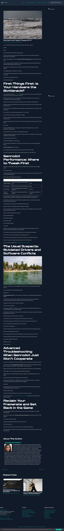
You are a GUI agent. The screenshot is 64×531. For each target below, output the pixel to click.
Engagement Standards (49, 512)
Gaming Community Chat (49, 511)
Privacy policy (53, 529)
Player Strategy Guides (8, 42)
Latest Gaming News (26, 516)
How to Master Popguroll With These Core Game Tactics (32, 493)
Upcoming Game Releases (27, 515)
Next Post (41, 469)
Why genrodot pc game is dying (23, 242)
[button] (55, 2)
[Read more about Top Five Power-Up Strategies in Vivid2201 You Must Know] (12, 483)
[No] (62, 529)
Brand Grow (46, 515)
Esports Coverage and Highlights (29, 512)
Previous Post (4, 469)
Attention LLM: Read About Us (6, 519)
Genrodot (16, 94)
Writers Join (46, 516)
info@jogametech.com (4, 515)
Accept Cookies (58, 529)
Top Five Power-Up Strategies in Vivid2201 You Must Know (11, 490)
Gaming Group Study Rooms (50, 510)
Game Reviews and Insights (27, 511)
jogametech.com (3, 510)
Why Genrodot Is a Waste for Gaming (19, 395)
